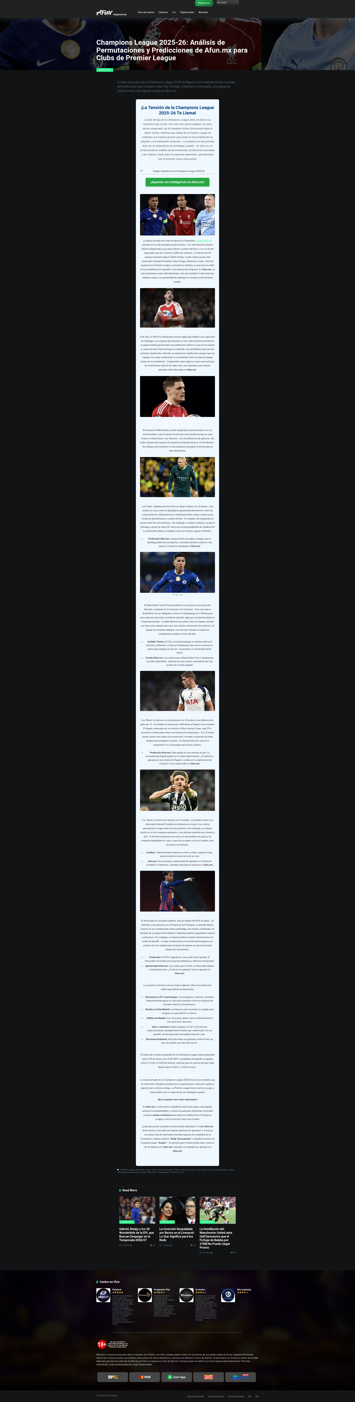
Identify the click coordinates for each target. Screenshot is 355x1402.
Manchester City (124, 1172)
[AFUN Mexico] (104, 11)
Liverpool (230, 1170)
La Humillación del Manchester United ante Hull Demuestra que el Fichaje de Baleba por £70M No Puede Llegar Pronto (216, 1238)
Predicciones (151, 1172)
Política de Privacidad (195, 1396)
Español (222, 3)
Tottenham (174, 1172)
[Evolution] (188, 1295)
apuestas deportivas (136, 1170)
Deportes (163, 12)
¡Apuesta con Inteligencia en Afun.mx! (177, 182)
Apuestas (203, 12)
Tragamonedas (187, 12)
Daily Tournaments (188, 1170)
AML (257, 1396)
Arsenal (147, 1170)
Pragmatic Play (162, 1289)
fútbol (198, 1170)
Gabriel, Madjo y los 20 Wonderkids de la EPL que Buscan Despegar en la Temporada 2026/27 (136, 1234)
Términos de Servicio (216, 1396)
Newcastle (134, 1172)
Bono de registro (146, 12)
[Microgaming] (229, 1295)
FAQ (249, 1396)
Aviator (154, 1170)
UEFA (182, 1172)
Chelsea (177, 1170)
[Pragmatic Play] (146, 1295)
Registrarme (120, 14)
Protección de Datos (236, 1396)
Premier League (163, 1172)
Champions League (165, 1170)
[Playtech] (104, 1295)
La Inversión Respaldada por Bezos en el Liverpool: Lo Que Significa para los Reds (176, 1234)
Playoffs (143, 1172)
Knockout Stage (220, 1170)
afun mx (114, 1395)
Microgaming (244, 1289)
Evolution (200, 1289)
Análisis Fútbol (104, 70)
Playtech (116, 1289)
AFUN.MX (123, 1170)
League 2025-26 (204, 241)
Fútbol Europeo (207, 1170)
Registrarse (204, 3)
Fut (173, 12)
